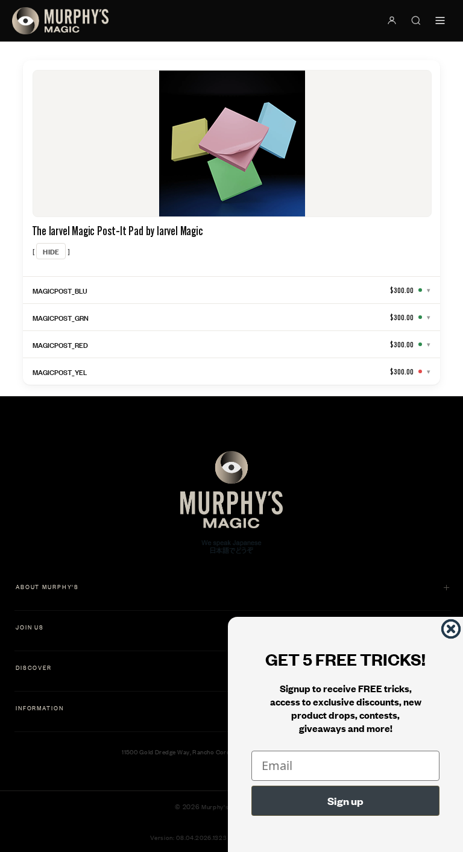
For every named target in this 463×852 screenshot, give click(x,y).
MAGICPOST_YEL (60, 371)
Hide (51, 251)
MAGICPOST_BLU (60, 290)
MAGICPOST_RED (60, 344)
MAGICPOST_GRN (61, 317)
